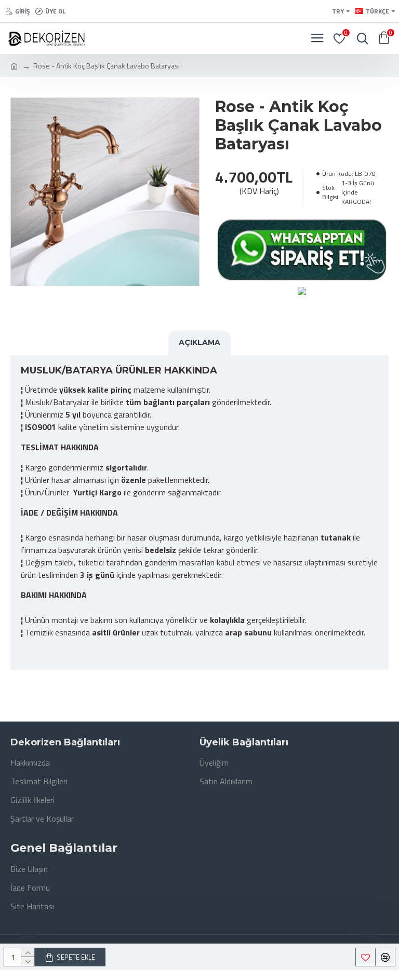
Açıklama (199, 342)
